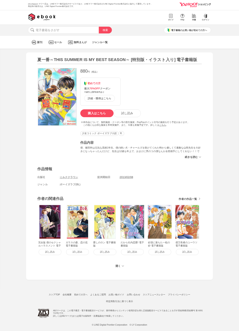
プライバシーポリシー (179, 294)
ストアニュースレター (154, 294)
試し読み (127, 113)
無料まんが (80, 42)
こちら (162, 125)
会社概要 (67, 294)
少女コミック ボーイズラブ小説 (99, 133)
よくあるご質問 (98, 294)
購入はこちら (97, 113)
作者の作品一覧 (188, 198)
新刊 (39, 42)
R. (121, 133)
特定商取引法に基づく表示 (119, 301)
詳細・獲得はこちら (99, 98)
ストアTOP (54, 294)
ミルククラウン (69, 177)
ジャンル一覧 (100, 42)
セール (58, 42)
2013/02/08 (126, 177)
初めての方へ (81, 294)
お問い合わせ (133, 294)
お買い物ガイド (116, 294)
